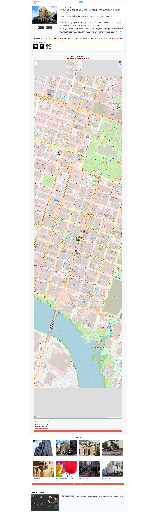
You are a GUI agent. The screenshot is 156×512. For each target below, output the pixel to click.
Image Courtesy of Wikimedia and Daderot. (108, 480)
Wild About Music (36, 478)
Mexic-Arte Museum (106, 478)
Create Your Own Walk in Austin (67, 495)
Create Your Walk (66, 2)
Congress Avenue (82, 478)
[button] (78, 239)
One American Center (37, 457)
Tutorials (74, 2)
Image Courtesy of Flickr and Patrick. (107, 459)
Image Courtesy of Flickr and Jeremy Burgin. (40, 480)
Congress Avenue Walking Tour (41, 428)
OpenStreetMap (114, 417)
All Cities (59, 2)
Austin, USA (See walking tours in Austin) (49, 423)
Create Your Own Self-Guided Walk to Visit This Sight (78, 59)
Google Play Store (115, 38)
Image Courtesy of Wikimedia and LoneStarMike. (67, 34)
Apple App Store (106, 38)
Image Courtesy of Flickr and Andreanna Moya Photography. (42, 459)
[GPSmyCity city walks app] (40, 2)
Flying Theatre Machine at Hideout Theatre (64, 478)
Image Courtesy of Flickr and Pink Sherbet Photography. (64, 480)
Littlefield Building (59, 457)
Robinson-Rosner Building (84, 457)
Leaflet (110, 417)
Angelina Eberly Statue (106, 457)
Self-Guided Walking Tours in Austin (58, 38)
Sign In (81, 2)
